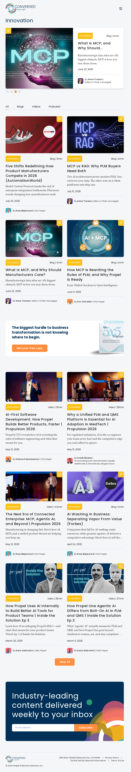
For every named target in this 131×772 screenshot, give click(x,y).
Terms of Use (117, 760)
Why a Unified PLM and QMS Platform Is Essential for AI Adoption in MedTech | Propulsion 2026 (92, 421)
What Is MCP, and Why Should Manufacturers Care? (97, 46)
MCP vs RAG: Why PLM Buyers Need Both (94, 168)
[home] (20, 8)
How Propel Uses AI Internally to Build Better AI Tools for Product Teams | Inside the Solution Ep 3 (32, 613)
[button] (120, 8)
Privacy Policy (112, 757)
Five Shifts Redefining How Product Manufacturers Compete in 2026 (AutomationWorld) (30, 173)
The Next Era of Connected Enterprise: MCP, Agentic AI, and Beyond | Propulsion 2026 (33, 519)
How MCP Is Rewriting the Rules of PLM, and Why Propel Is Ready (94, 274)
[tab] (7, 107)
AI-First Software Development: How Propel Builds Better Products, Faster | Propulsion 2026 (34, 421)
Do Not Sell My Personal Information (88, 760)
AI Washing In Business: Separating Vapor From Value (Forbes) (94, 519)
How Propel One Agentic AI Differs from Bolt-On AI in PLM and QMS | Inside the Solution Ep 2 (94, 613)
